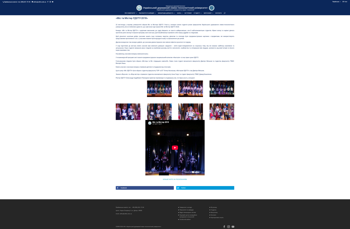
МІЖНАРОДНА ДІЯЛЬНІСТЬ (165, 13)
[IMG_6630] (222, 97)
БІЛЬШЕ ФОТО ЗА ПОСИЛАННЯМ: (175, 179)
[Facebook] (47, 2)
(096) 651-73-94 (25, 2)
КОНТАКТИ (218, 13)
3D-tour (344, 1)
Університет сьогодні (186, 207)
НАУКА (179, 13)
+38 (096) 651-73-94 (138, 207)
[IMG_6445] (159, 97)
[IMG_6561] (190, 97)
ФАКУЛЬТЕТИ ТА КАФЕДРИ (146, 13)
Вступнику (214, 207)
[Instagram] (50, 2)
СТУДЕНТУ (197, 13)
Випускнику (214, 212)
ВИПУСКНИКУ (208, 13)
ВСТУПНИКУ (188, 13)
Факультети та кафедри (187, 210)
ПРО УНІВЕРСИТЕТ (130, 13)
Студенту (213, 210)
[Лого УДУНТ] (211, 8)
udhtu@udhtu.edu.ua (126, 213)
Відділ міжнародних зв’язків (188, 212)
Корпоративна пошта (217, 217)
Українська (335, 1)
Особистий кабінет (185, 219)
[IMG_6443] (128, 97)
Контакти (213, 215)
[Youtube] (52, 2)
